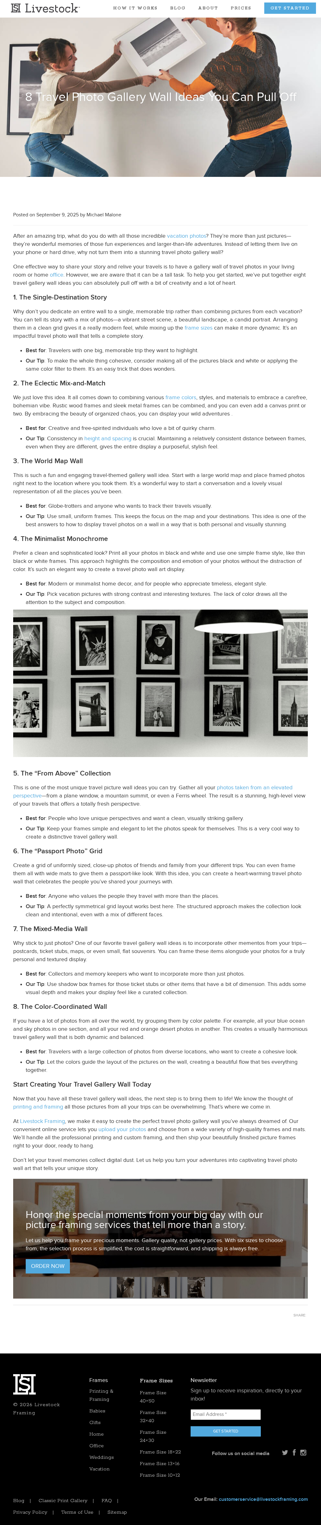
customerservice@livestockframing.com (263, 1499)
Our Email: (251, 1499)
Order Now (48, 1266)
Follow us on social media (241, 1453)
